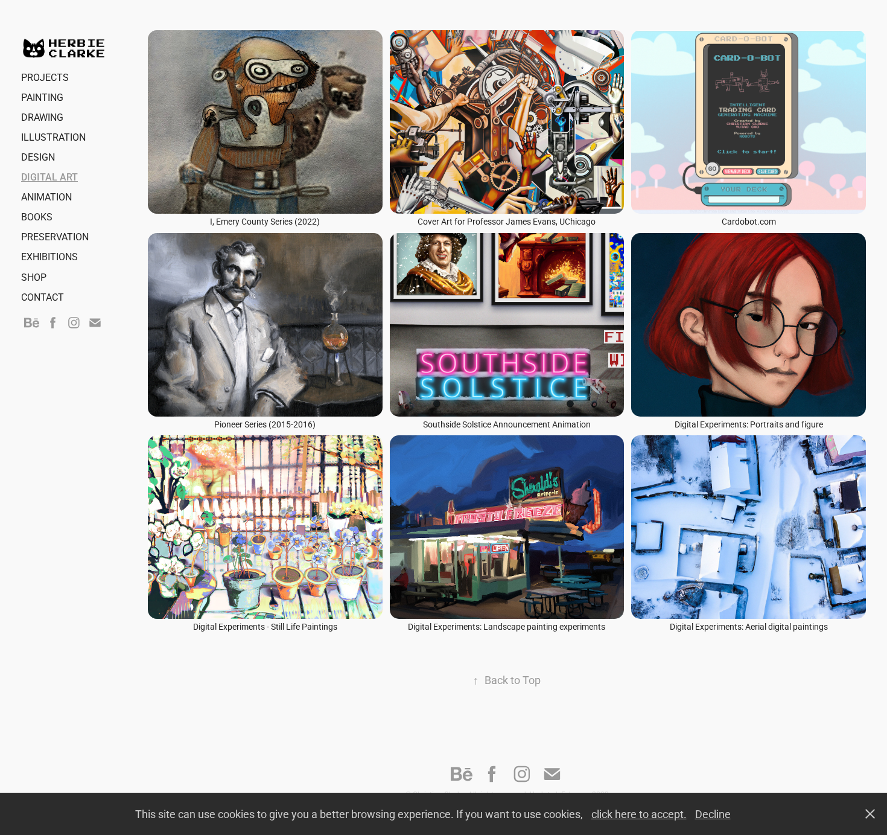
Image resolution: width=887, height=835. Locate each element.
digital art (49, 176)
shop (33, 276)
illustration (53, 136)
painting (42, 97)
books (36, 216)
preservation (55, 236)
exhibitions (49, 256)
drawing (42, 116)
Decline (713, 814)
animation (46, 196)
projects (45, 77)
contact (42, 296)
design (38, 156)
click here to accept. (639, 814)
